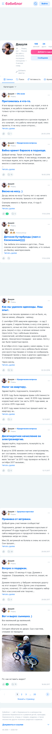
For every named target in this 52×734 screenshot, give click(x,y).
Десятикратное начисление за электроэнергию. (21, 437)
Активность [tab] (35, 79)
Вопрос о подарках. (14, 568)
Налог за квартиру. (14, 386)
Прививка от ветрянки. (16, 519)
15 (11, 175)
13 (11, 370)
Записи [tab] (9, 79)
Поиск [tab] (21, 79)
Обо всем (21, 94)
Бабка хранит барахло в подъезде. (24, 150)
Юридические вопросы (27, 143)
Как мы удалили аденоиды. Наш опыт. (22, 308)
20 (34, 694)
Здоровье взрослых (25, 512)
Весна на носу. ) (12, 191)
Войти (45, 3)
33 (12, 551)
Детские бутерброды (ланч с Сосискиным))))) (22, 238)
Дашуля (11, 94)
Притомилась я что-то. (16, 101)
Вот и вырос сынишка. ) (17, 616)
